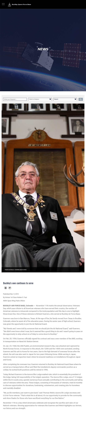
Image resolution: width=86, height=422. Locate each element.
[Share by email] (9, 287)
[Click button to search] (81, 99)
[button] (3, 4)
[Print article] (5, 287)
